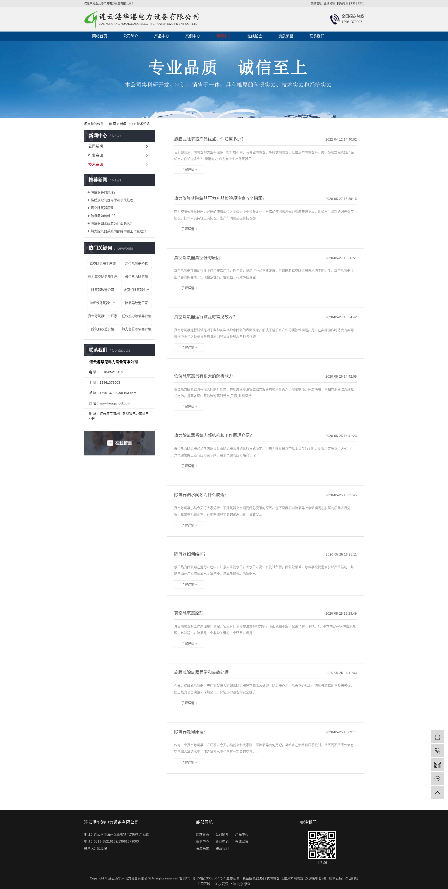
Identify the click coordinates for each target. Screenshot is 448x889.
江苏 (217, 884)
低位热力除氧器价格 (136, 316)
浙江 (247, 884)
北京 (240, 884)
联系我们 (316, 36)
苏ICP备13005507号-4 (208, 878)
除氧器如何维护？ (104, 216)
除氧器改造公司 (102, 290)
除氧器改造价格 (102, 329)
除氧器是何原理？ (104, 192)
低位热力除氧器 (136, 277)
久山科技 (351, 878)
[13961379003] (437, 750)
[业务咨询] (437, 736)
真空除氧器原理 (102, 208)
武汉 (225, 884)
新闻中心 (223, 36)
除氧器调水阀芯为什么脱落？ (112, 223)
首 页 (112, 124)
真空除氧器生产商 (103, 264)
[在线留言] (437, 778)
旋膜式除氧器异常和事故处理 (112, 200)
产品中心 (161, 36)
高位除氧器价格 (136, 264)
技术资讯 (143, 124)
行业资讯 (95, 155)
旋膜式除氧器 (270, 878)
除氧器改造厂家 (136, 303)
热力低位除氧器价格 (136, 329)
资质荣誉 (285, 36)
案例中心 (192, 36)
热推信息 (316, 3)
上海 (232, 884)
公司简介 (130, 36)
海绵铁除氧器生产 (103, 303)
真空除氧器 (251, 878)
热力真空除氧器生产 (102, 277)
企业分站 (329, 3)
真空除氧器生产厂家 (102, 316)
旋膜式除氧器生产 (136, 290)
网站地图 (342, 3)
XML (361, 3)
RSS (353, 3)
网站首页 (99, 36)
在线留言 (254, 36)
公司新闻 (95, 146)
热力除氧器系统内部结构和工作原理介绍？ (121, 231)
